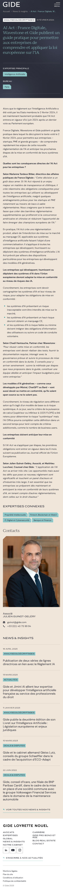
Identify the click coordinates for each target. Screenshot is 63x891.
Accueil (6, 11)
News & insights (20, 11)
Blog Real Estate (44, 841)
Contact (38, 844)
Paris (7, 87)
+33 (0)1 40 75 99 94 (19, 626)
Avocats (8, 832)
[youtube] (13, 850)
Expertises (10, 835)
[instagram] (20, 850)
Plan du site (8, 874)
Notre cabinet (13, 845)
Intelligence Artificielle (15, 74)
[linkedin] (6, 850)
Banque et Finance (42, 520)
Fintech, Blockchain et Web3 (43, 515)
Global (8, 839)
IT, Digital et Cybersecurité (17, 520)
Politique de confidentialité (14, 881)
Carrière (39, 832)
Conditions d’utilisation (13, 877)
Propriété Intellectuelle (15, 515)
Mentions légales (10, 871)
